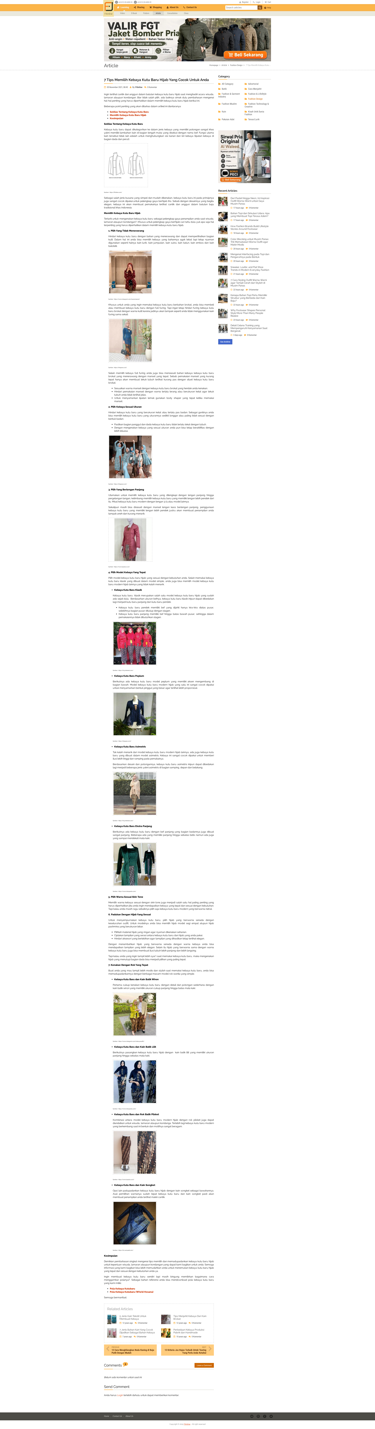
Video (122, 13)
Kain (223, 111)
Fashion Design (236, 65)
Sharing (140, 7)
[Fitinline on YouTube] (252, 1416)
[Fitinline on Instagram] (258, 1416)
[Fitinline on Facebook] (265, 1416)
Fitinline (187, 1424)
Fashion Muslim (229, 103)
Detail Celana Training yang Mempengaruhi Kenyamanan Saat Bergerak (249, 328)
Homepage (213, 65)
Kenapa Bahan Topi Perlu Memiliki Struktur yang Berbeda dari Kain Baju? (249, 298)
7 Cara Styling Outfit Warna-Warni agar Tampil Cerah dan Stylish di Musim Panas (249, 283)
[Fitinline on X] (271, 1416)
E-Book (134, 13)
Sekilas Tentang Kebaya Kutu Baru (129, 111)
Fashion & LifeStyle (257, 93)
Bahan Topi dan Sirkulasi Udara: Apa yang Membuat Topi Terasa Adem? (250, 214)
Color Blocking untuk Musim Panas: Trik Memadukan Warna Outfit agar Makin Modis (250, 242)
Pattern (146, 13)
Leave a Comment (204, 1365)
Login (120, 1395)
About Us (173, 7)
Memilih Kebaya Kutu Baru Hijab (128, 115)
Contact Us (191, 7)
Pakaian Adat (227, 119)
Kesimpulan (116, 118)
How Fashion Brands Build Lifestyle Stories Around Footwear (250, 227)
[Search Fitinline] (260, 7)
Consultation (172, 13)
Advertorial (253, 83)
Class (186, 13)
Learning (124, 7)
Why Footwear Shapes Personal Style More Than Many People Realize (248, 313)
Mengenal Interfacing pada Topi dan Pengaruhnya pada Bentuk (250, 255)
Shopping (157, 7)
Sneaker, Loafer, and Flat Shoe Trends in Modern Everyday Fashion (250, 268)
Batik (224, 88)
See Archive (225, 342)
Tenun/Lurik (253, 119)
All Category (227, 83)
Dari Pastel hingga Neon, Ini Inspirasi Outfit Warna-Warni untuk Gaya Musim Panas (250, 201)
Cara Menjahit (254, 88)
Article (158, 13)
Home (106, 1416)
